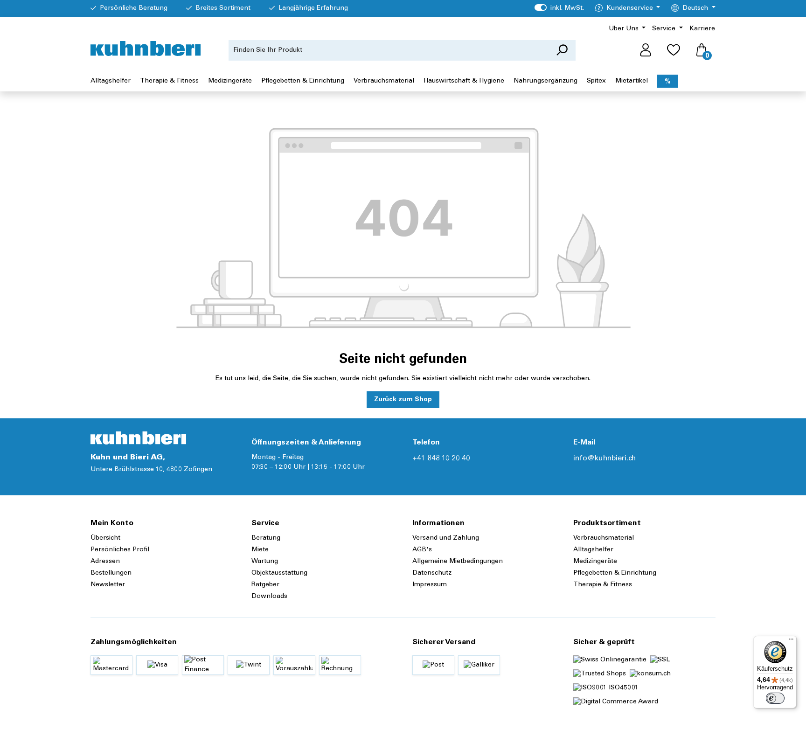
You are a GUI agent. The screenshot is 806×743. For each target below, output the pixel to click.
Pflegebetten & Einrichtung (614, 573)
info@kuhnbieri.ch (604, 458)
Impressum (429, 585)
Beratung (265, 538)
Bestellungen (111, 573)
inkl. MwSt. (559, 8)
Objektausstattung (279, 573)
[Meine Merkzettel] (674, 50)
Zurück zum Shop (403, 399)
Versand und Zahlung (445, 538)
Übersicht (105, 538)
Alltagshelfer (593, 550)
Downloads (269, 596)
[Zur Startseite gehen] (145, 48)
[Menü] (791, 641)
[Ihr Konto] (646, 50)
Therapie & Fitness (602, 585)
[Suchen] (562, 50)
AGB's (422, 550)
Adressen (105, 561)
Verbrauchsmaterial (603, 538)
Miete (260, 550)
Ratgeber (265, 585)
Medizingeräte (595, 561)
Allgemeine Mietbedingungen (457, 561)
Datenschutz (432, 573)
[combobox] (389, 50)
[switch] (775, 698)
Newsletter (107, 585)
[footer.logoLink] (138, 437)
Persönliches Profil (119, 550)
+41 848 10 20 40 (441, 458)
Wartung (264, 561)
